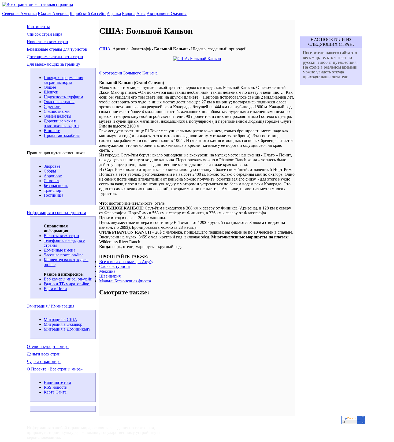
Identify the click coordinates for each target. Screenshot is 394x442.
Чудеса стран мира (44, 361)
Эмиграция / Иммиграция (50, 306)
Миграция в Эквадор (63, 324)
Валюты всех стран (61, 235)
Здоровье (52, 166)
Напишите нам (57, 382)
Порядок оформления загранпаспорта (63, 80)
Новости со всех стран (47, 41)
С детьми (52, 106)
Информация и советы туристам (56, 212)
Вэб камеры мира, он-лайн (68, 279)
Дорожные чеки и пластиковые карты (61, 123)
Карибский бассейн (88, 13)
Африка (114, 13)
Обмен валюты (57, 116)
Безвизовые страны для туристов (57, 49)
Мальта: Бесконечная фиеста (125, 281)
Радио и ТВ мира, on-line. (67, 284)
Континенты (38, 26)
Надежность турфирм (63, 97)
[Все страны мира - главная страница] (37, 4)
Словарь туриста (114, 266)
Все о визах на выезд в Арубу (126, 261)
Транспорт (53, 190)
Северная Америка (19, 13)
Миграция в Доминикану (67, 329)
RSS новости (56, 387)
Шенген (51, 92)
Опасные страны (59, 101)
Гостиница (53, 195)
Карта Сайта (55, 392)
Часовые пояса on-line (63, 255)
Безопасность (56, 185)
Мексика (107, 271)
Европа (128, 13)
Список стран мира (44, 34)
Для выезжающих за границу (53, 64)
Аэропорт (53, 176)
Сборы (50, 171)
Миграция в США (60, 319)
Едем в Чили (55, 288)
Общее (50, 87)
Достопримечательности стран (55, 56)
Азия (141, 13)
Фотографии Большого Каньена (128, 73)
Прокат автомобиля (62, 135)
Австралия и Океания (167, 13)
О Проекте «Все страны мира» (55, 369)
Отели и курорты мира (48, 346)
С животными (57, 111)
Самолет (51, 180)
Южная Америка (53, 13)
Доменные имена (59, 250)
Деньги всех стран (44, 354)
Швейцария (110, 276)
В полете (52, 130)
